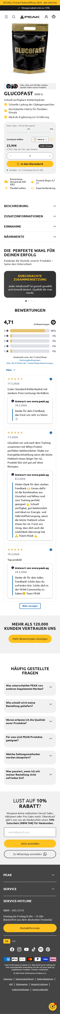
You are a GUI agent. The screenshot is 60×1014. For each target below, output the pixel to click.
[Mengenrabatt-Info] (51, 139)
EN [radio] (13, 941)
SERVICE (10, 889)
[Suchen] (13, 16)
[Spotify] (40, 949)
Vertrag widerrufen (40, 990)
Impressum (8, 979)
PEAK (7, 875)
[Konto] (46, 16)
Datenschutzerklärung (25, 979)
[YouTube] (26, 949)
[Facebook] (12, 949)
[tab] (26, 301)
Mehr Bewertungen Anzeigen (30, 638)
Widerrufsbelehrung (45, 979)
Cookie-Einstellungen (20, 990)
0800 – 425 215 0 (13, 910)
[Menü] (6, 16)
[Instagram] (19, 949)
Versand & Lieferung (39, 984)
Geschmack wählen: (15, 139)
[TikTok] (33, 949)
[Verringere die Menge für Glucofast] (10, 156)
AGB (11, 984)
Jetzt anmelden (30, 843)
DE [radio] (6, 941)
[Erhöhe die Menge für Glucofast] (49, 156)
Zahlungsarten (22, 984)
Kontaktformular (30, 928)
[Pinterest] (47, 949)
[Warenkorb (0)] (53, 16)
